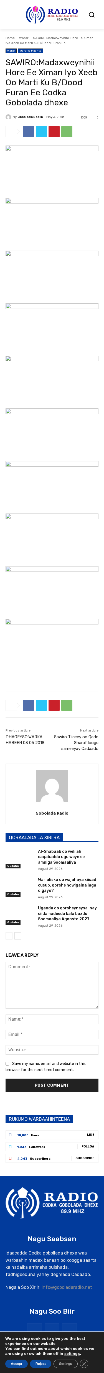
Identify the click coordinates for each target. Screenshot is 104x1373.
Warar (24, 38)
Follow (88, 1146)
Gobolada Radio (30, 117)
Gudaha (13, 866)
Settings (65, 1364)
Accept (16, 1364)
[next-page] (17, 935)
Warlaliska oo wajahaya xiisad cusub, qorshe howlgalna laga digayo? (67, 885)
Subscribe (84, 1158)
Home (10, 38)
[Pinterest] (54, 131)
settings (72, 1353)
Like (90, 1135)
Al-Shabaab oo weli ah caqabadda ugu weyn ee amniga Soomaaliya (61, 857)
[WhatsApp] (66, 131)
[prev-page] (9, 935)
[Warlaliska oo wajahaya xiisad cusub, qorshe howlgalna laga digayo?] (20, 887)
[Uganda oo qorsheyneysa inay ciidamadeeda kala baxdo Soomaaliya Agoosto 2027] (20, 915)
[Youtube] (69, 1330)
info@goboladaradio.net (67, 1287)
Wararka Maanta (30, 50)
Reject (40, 1364)
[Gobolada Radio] (9, 117)
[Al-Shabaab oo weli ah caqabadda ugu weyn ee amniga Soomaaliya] (20, 858)
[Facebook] (28, 131)
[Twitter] (41, 131)
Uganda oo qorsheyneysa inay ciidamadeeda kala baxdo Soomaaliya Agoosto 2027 (67, 913)
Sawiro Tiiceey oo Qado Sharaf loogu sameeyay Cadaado (76, 742)
